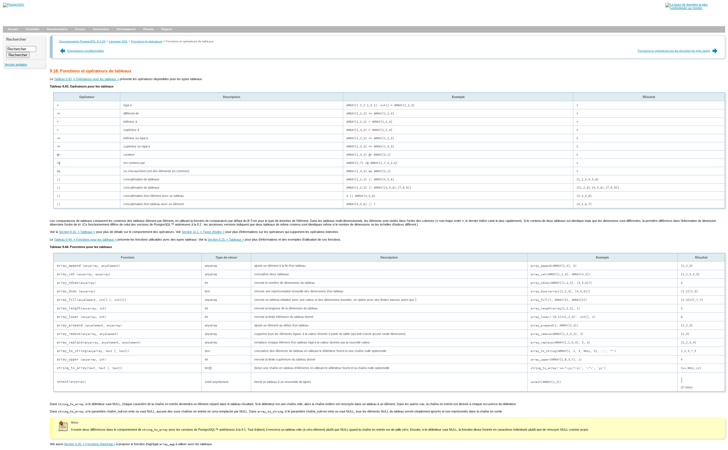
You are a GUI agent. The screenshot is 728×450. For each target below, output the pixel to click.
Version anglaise (16, 64)
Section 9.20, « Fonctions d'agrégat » (89, 444)
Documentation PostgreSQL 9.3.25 (82, 41)
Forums (80, 29)
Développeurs (126, 29)
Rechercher (16, 39)
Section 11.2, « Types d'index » (203, 232)
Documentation (57, 29)
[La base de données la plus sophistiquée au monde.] (695, 8)
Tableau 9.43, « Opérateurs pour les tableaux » (86, 79)
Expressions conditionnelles (85, 50)
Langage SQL (118, 41)
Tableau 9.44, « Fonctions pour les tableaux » (85, 239)
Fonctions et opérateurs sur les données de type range (674, 50)
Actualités (33, 29)
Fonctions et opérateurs (146, 41)
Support (166, 29)
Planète (148, 29)
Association (101, 29)
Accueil (13, 29)
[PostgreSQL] (13, 4)
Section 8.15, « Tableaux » (77, 232)
